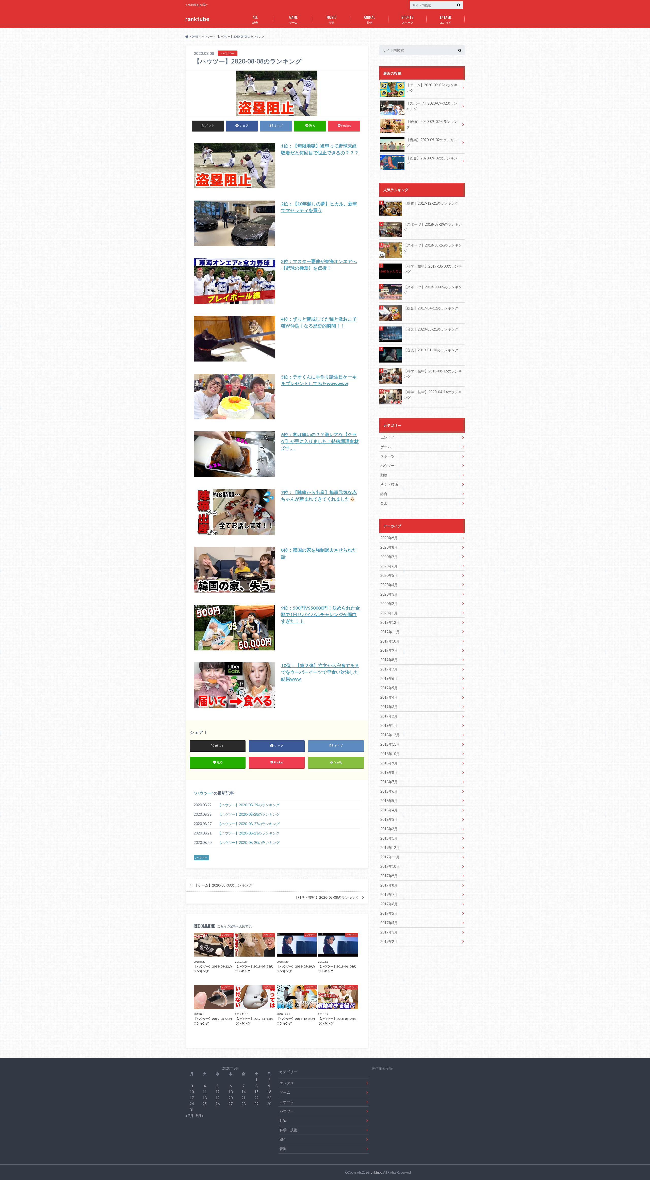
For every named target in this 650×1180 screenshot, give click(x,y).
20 (231, 1098)
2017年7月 (389, 894)
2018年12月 (390, 735)
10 (192, 1092)
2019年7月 (389, 669)
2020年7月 (389, 556)
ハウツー (204, 793)
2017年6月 (389, 904)
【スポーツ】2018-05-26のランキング (432, 248)
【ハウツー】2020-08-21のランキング (249, 833)
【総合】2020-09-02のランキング (432, 161)
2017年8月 (389, 885)
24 (192, 1104)
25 (205, 1104)
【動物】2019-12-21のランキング (430, 203)
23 (269, 1098)
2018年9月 (389, 763)
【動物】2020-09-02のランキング (432, 124)
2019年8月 (389, 660)
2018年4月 (389, 810)
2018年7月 (389, 782)
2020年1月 (389, 613)
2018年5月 (389, 800)
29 (256, 1104)
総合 (255, 19)
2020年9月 (389, 538)
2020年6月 (389, 566)
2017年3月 (389, 932)
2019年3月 (389, 706)
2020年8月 (389, 547)
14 (243, 1092)
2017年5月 (389, 913)
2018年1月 (389, 838)
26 (218, 1104)
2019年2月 (389, 716)
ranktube (197, 18)
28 (243, 1104)
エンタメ (445, 19)
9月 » (200, 1115)
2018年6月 (389, 791)
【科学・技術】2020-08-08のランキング (326, 897)
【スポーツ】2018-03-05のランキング (432, 290)
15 (256, 1092)
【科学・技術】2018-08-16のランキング (432, 374)
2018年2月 (389, 829)
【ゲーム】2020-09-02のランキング (432, 88)
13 (231, 1092)
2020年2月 (389, 603)
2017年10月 (390, 866)
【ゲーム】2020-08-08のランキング (223, 885)
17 (192, 1098)
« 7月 (189, 1115)
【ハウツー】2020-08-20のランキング (249, 842)
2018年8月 (389, 772)
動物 (369, 19)
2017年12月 (390, 847)
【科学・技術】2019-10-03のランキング (432, 269)
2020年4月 (389, 585)
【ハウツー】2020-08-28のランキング (249, 814)
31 (192, 1110)
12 (218, 1092)
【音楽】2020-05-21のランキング (430, 329)
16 (269, 1092)
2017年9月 (389, 876)
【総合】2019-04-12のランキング (430, 308)
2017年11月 (390, 857)
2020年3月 (389, 594)
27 (231, 1104)
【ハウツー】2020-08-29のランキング (249, 805)
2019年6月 (389, 678)
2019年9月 (389, 650)
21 (243, 1098)
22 (256, 1098)
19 (218, 1098)
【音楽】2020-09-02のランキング (432, 143)
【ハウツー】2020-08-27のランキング (249, 824)
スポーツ (407, 19)
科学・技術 (389, 484)
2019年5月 (389, 688)
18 (205, 1098)
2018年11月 (390, 744)
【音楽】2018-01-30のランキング (430, 350)
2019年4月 (389, 697)
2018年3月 (389, 819)
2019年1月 (389, 725)
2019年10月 (390, 641)
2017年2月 (389, 941)
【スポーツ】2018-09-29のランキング (432, 227)
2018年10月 (390, 753)
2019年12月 (390, 622)
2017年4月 (389, 923)
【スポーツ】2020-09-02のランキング (432, 106)
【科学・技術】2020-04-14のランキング (432, 395)
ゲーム (293, 19)
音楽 (331, 19)
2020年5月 (389, 575)
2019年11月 (390, 632)
